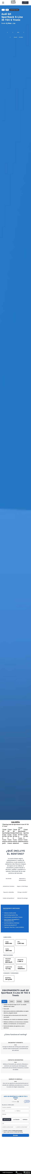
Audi (7, 9)
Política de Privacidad (17, 1130)
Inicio (3, 10)
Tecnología (19, 1001)
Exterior (4, 1001)
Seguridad (26, 1001)
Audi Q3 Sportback (14, 9)
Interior (11, 1001)
